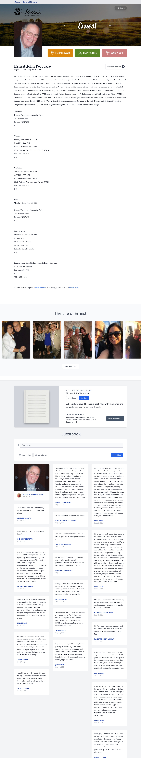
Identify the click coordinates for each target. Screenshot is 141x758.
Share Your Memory (115, 418)
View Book (72, 398)
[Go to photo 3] (27, 488)
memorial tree (40, 287)
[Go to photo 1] (24, 488)
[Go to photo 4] (28, 488)
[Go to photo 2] (25, 488)
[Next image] (47, 477)
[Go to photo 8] (33, 488)
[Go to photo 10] (36, 488)
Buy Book (84, 398)
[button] (32, 477)
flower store (73, 287)
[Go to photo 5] (29, 488)
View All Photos (70, 366)
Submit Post (117, 455)
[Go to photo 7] (32, 488)
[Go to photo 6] (31, 488)
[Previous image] (16, 477)
